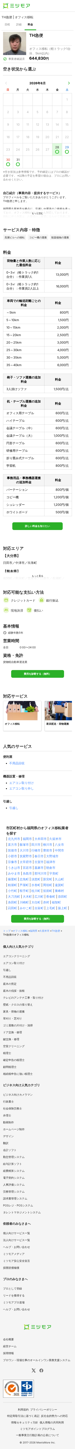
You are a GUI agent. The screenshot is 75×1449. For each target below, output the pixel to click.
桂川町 (36, 891)
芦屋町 (24, 885)
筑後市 (12, 850)
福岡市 (27, 839)
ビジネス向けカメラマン (18, 1094)
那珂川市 (40, 873)
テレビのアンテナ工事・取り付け (23, 997)
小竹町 (12, 891)
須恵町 (36, 879)
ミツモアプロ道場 (14, 1302)
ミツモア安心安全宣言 (16, 1260)
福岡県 (33, 930)
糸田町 (12, 902)
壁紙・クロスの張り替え (18, 1004)
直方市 (12, 844)
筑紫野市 (26, 856)
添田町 (62, 896)
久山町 (59, 879)
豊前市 (47, 850)
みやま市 (14, 873)
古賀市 (39, 862)
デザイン (8, 1136)
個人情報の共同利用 (52, 1422)
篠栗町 (12, 879)
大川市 (24, 850)
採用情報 (8, 1353)
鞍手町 (24, 891)
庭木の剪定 (10, 983)
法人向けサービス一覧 (16, 1240)
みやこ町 (26, 908)
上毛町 (50, 908)
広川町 (39, 896)
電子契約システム (14, 1177)
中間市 (59, 850)
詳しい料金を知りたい (37, 526)
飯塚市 (24, 844)
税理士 (7, 1053)
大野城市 (52, 856)
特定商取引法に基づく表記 (23, 1415)
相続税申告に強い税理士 (18, 1073)
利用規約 (23, 1409)
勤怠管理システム (14, 1157)
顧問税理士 (10, 1066)
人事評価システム (14, 1184)
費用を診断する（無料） (37, 673)
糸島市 (27, 873)
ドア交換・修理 (12, 1032)
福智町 (56, 902)
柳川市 (47, 844)
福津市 (50, 862)
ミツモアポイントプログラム (37, 1428)
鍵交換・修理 (11, 1039)
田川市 (36, 844)
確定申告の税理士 (14, 1060)
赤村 (46, 902)
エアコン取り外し (21, 788)
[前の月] (6, 83)
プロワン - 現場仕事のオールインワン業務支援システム (36, 1360)
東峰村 (59, 891)
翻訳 (5, 1143)
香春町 (50, 896)
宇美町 (53, 873)
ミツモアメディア (14, 1253)
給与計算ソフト (12, 1163)
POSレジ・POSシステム (18, 1205)
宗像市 (12, 862)
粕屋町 (12, 885)
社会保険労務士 (12, 1108)
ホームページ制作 (14, 1129)
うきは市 (14, 868)
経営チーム (10, 1346)
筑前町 (47, 891)
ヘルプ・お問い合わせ (16, 1247)
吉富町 (39, 908)
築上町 (62, 908)
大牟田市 (40, 839)
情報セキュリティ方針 (24, 1422)
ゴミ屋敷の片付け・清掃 (18, 1025)
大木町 (27, 896)
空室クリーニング (14, 1046)
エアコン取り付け (21, 783)
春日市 (39, 856)
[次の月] (69, 83)
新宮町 (47, 879)
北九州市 (14, 839)
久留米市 (55, 839)
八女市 (59, 844)
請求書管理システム (15, 1198)
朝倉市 (50, 868)
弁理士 (7, 1115)
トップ (7, 930)
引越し (13, 808)
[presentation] (7, 24)
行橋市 (36, 850)
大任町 (36, 902)
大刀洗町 (14, 896)
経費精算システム (14, 1170)
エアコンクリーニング (16, 956)
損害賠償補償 (11, 1267)
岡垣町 (47, 885)
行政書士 (8, 1101)
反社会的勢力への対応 (54, 1415)
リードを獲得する (14, 1295)
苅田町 (12, 908)
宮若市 (27, 868)
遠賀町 (59, 885)
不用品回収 (17, 763)
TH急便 (56, 930)
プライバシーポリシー (43, 1409)
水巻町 (36, 885)
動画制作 (8, 1122)
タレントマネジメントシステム (22, 1212)
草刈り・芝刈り (12, 1018)
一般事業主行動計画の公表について (37, 1435)
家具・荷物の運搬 (14, 1011)
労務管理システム (14, 1191)
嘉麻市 (39, 868)
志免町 (24, 879)
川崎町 (24, 902)
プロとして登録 (12, 1288)
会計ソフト (10, 1150)
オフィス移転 (20, 930)
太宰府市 (26, 862)
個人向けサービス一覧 (16, 1233)
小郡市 (12, 856)
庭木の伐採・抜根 (14, 990)
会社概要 (8, 1339)
